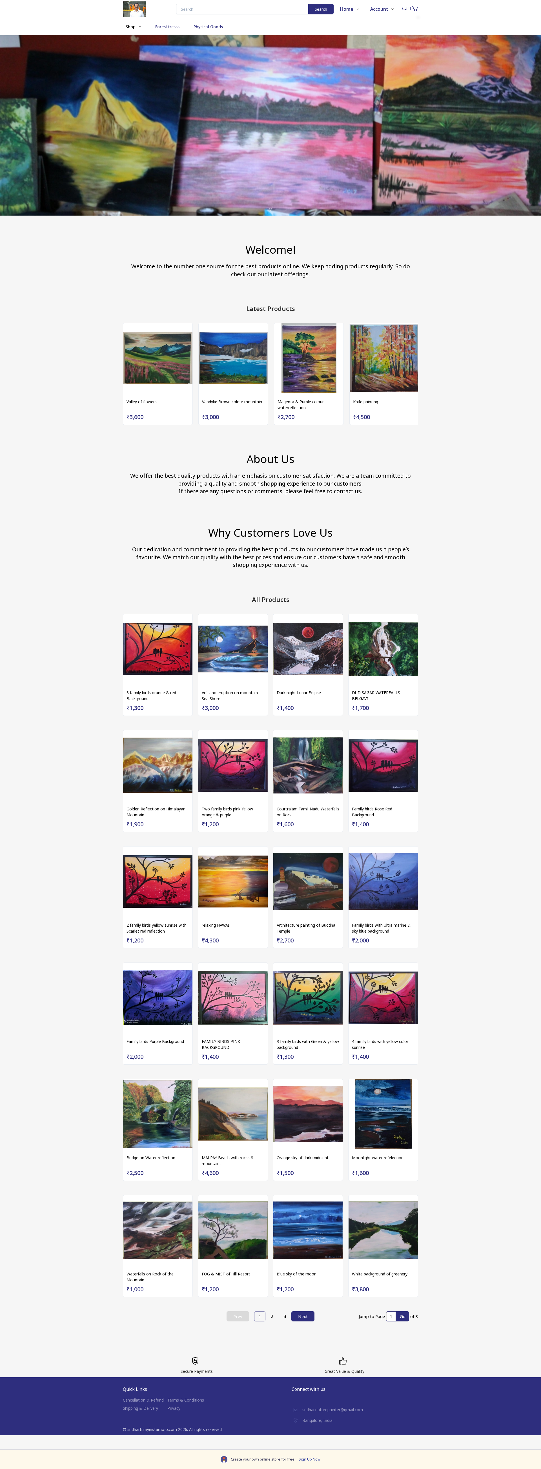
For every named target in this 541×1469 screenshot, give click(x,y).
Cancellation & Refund (143, 1400)
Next (303, 1316)
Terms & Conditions (185, 1400)
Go (402, 1316)
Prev (237, 1316)
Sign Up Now (309, 1459)
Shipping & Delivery (140, 1408)
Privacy (173, 1408)
